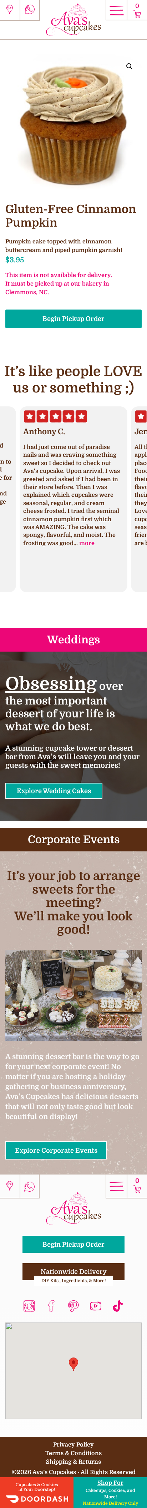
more (87, 543)
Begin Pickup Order (73, 318)
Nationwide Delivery (74, 1274)
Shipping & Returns (73, 1461)
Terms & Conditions (73, 1453)
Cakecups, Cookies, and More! (110, 1492)
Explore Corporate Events (56, 1150)
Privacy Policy (73, 1444)
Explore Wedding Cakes (54, 791)
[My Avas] (73, 19)
